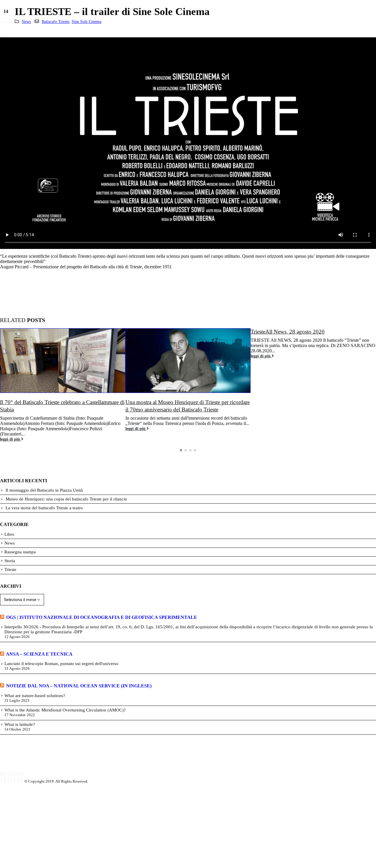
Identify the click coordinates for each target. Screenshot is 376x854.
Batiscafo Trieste (55, 21)
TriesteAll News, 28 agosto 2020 (288, 332)
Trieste (10, 569)
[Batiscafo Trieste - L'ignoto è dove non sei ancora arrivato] (12, 781)
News (26, 21)
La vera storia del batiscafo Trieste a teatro (44, 507)
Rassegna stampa (20, 552)
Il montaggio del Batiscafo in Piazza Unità (44, 490)
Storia (9, 560)
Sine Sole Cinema (86, 21)
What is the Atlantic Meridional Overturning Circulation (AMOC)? (65, 710)
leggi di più (10, 439)
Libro (9, 534)
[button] (181, 450)
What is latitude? (19, 724)
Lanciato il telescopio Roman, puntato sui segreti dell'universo (61, 663)
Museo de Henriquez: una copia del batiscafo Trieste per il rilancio (66, 499)
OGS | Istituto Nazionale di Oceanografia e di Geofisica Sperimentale (101, 617)
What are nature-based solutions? (34, 695)
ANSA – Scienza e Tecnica (39, 654)
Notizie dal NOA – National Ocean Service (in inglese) (79, 685)
